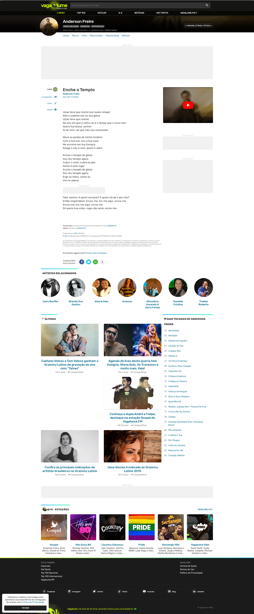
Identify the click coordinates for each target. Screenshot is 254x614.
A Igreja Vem (174, 351)
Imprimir (50, 110)
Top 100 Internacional (51, 576)
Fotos (84, 35)
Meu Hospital (174, 430)
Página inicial (68, 30)
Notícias (139, 13)
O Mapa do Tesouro (177, 381)
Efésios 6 (172, 356)
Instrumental (98, 26)
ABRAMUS (112, 226)
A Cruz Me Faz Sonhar (179, 411)
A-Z (120, 13)
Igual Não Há (174, 401)
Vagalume (54, 5)
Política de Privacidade (191, 573)
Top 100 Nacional (49, 573)
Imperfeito (173, 386)
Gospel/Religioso (71, 26)
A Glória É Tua (175, 435)
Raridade (172, 335)
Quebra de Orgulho (177, 340)
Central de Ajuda (188, 566)
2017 (75, 233)
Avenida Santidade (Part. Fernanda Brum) (185, 423)
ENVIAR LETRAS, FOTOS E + (199, 26)
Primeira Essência (177, 376)
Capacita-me (174, 371)
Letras (66, 35)
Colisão (172, 417)
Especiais (45, 566)
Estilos (102, 13)
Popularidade (112, 35)
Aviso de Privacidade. (34, 602)
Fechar (25, 608)
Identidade (173, 330)
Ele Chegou (174, 440)
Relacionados (96, 35)
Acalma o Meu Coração (179, 366)
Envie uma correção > (96, 253)
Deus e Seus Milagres (178, 396)
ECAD (65, 236)
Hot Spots (162, 13)
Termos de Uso (187, 569)
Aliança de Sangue (177, 391)
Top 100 (81, 13)
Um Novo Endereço (177, 361)
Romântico (85, 26)
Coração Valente (176, 455)
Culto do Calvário (176, 445)
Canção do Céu (175, 346)
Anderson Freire (78, 21)
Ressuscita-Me (175, 450)
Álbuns (75, 35)
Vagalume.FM (187, 13)
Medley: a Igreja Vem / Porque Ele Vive (187, 406)
